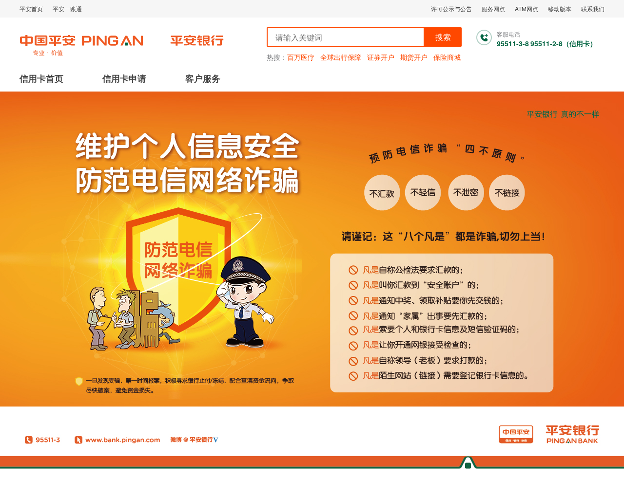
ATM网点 (526, 8)
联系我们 (592, 8)
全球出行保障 (340, 57)
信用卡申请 (124, 78)
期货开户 (414, 57)
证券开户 (380, 57)
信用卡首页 (41, 78)
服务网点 (493, 8)
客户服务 (202, 78)
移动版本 (559, 8)
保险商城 (447, 57)
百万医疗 (300, 57)
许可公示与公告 (451, 8)
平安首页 (31, 8)
